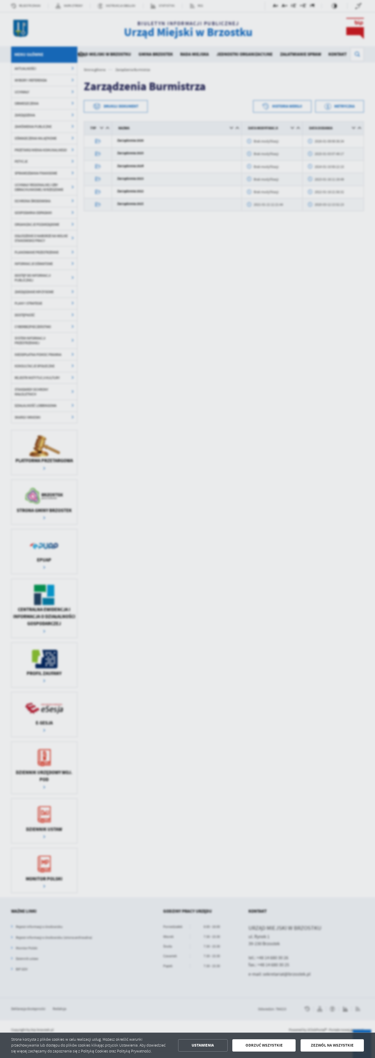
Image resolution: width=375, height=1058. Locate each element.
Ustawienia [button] (203, 1045)
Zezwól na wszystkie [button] (332, 1045)
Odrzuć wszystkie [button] (264, 1045)
